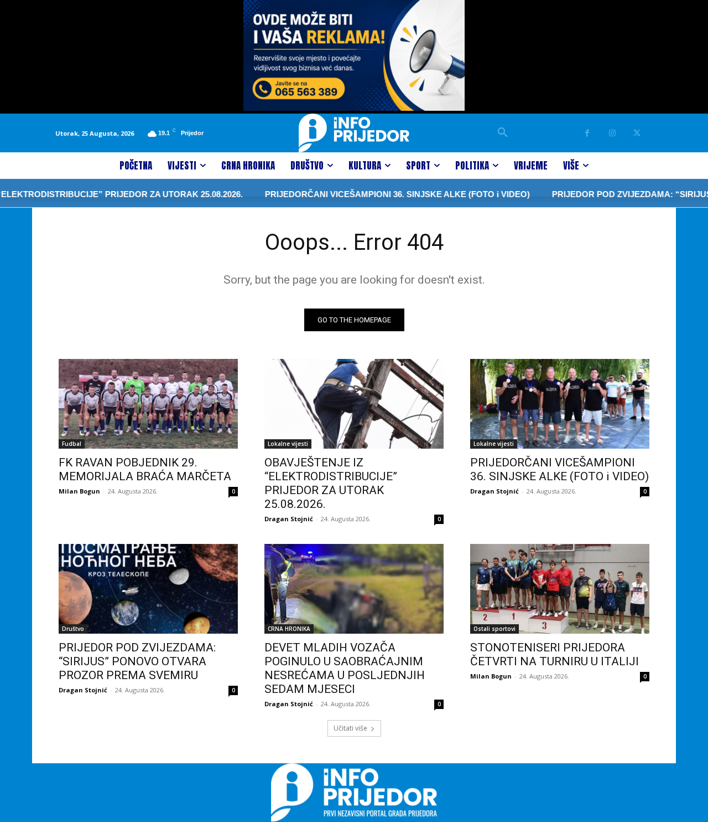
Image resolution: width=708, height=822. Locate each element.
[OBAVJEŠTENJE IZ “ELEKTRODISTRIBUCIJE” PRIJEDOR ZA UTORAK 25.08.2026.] (354, 404)
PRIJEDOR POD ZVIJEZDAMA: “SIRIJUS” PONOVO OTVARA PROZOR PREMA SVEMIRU (137, 661)
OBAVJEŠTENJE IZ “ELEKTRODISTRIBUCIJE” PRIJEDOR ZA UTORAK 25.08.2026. (330, 483)
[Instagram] (612, 133)
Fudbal (71, 444)
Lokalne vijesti (288, 444)
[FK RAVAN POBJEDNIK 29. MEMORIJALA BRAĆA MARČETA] (148, 404)
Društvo (73, 629)
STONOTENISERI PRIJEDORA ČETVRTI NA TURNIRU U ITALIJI (554, 654)
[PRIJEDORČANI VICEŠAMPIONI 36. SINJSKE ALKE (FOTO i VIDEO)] (559, 404)
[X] (637, 133)
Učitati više (350, 728)
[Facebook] (587, 133)
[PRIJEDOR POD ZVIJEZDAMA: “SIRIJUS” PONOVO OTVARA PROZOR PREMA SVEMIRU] (148, 589)
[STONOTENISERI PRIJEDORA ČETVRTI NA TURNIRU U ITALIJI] (559, 589)
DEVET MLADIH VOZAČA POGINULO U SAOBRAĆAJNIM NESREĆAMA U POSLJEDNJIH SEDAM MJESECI (344, 668)
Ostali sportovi (494, 629)
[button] (503, 133)
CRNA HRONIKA (289, 629)
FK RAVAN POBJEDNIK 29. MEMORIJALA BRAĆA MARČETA (145, 469)
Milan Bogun (79, 491)
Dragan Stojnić (288, 519)
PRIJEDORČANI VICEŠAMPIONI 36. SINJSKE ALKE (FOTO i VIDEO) (377, 194)
